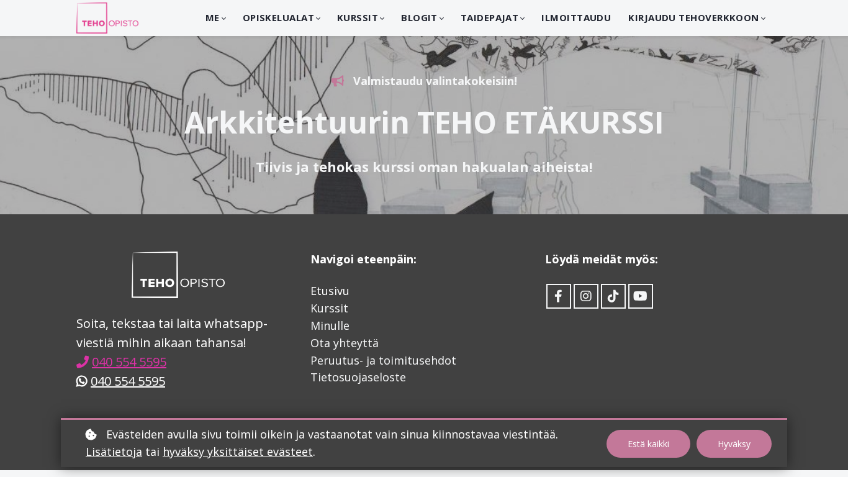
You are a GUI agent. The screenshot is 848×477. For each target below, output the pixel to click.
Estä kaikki (648, 444)
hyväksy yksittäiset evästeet (238, 451)
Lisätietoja (114, 451)
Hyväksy (734, 444)
